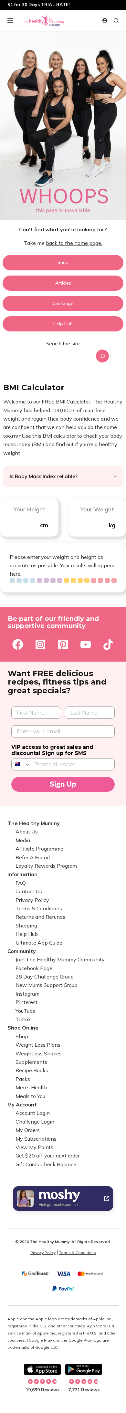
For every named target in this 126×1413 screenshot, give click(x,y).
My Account (22, 1104)
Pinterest (26, 1002)
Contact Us (29, 891)
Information (22, 874)
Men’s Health (31, 1087)
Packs (23, 1079)
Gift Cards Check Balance (46, 1164)
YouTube (26, 1011)
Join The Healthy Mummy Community (60, 959)
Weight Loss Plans (38, 1044)
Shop (22, 1036)
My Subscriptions (36, 1139)
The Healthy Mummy (33, 823)
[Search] (102, 356)
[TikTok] (108, 644)
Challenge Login (35, 1121)
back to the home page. (74, 243)
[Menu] (10, 20)
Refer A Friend (33, 857)
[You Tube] (85, 644)
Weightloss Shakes (39, 1053)
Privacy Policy (32, 900)
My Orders (28, 1130)
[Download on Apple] (42, 1369)
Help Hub (27, 934)
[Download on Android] (83, 1369)
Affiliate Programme (39, 848)
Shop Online (22, 1027)
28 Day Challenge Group (45, 976)
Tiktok (23, 1019)
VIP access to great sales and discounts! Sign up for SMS (52, 750)
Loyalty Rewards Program (46, 866)
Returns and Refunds (40, 917)
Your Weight (97, 509)
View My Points (34, 1147)
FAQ (21, 883)
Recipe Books (32, 1070)
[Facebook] (17, 644)
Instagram (27, 993)
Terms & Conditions (39, 908)
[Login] (104, 20)
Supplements (31, 1062)
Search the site (63, 343)
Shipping (26, 925)
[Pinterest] (63, 644)
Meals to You (30, 1096)
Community (21, 951)
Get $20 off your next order (48, 1155)
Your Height (29, 509)
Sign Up (63, 784)
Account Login (33, 1113)
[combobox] (55, 356)
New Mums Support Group (47, 985)
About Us (27, 831)
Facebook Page (34, 968)
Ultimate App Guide (39, 942)
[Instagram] (40, 644)
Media (23, 840)
